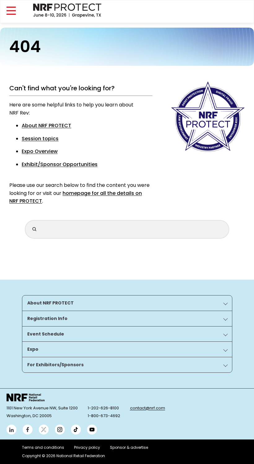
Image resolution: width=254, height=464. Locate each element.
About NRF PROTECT (46, 125)
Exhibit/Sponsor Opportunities (60, 164)
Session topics (40, 138)
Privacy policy (87, 447)
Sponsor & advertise (129, 447)
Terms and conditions (43, 447)
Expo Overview (40, 151)
